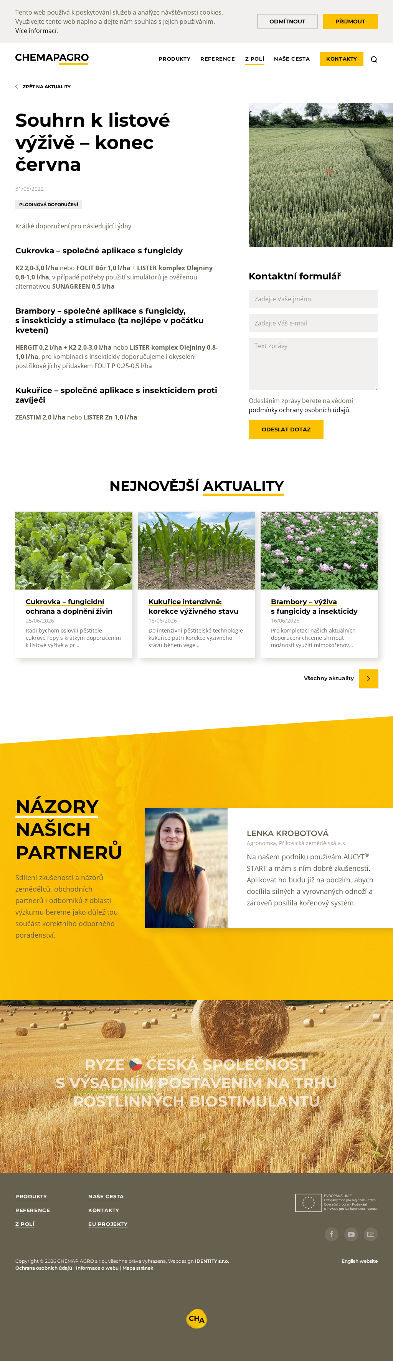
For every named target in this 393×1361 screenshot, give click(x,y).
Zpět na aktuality (47, 86)
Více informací (35, 30)
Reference (217, 59)
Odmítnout (287, 21)
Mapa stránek (138, 1268)
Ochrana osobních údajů (43, 1268)
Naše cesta (292, 59)
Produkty (174, 59)
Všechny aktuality (329, 678)
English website (360, 1261)
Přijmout (350, 21)
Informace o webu (97, 1268)
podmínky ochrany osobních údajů (299, 410)
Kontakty (341, 59)
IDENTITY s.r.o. (212, 1261)
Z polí (254, 59)
